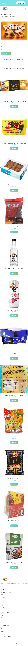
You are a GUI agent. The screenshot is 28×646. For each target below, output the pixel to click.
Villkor (2, 633)
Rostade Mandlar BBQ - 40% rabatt (14, 226)
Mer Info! (6, 53)
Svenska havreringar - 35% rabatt (14, 562)
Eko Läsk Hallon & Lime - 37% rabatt (14, 310)
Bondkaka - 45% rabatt (14, 185)
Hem (2, 16)
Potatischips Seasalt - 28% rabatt (14, 478)
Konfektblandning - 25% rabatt (14, 437)
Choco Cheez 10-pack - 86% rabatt (14, 395)
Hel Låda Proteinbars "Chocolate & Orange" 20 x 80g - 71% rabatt (14, 352)
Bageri (2, 605)
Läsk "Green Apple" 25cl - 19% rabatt (14, 268)
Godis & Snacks (4, 610)
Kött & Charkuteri (5, 612)
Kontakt (3, 631)
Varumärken (4, 620)
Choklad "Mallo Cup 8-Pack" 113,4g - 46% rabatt (14, 143)
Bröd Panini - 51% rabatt (14, 520)
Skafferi (3, 617)
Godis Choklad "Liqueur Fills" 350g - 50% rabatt (14, 101)
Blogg (2, 628)
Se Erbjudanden (21, 3)
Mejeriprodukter (5, 615)
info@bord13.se (4, 597)
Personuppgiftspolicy (6, 636)
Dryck (2, 607)
